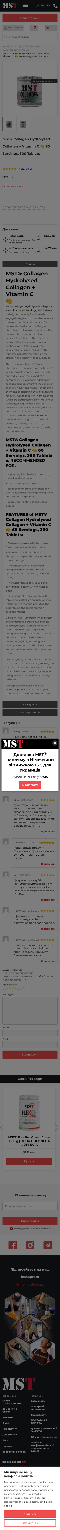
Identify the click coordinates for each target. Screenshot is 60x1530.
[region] (30, 1498)
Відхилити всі (30, 1522)
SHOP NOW (30, 785)
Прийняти (30, 1514)
